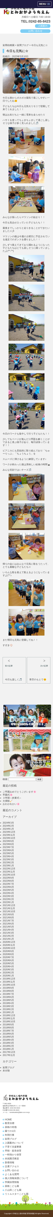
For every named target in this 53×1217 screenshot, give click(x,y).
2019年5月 (8, 1000)
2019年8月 (8, 991)
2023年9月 (8, 841)
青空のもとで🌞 (37, 679)
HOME (8, 1119)
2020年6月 (8, 960)
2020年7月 (8, 957)
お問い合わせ (35, 31)
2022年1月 (8, 902)
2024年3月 (8, 823)
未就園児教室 (12, 1158)
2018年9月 (8, 1024)
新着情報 (9, 1162)
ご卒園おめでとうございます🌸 (19, 792)
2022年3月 (8, 896)
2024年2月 (8, 826)
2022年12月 (9, 868)
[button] (45, 4)
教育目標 (9, 1123)
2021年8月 (8, 917)
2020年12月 (9, 942)
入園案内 (42, 26)
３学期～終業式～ (12, 798)
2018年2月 (8, 1046)
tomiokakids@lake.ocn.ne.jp (20, 1112)
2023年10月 (9, 838)
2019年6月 (8, 997)
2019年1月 (8, 1012)
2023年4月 (8, 856)
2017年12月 (9, 1052)
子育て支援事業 (13, 1147)
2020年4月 (8, 966)
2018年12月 (9, 1015)
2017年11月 (9, 1055)
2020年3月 (8, 969)
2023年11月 (9, 835)
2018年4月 (8, 1040)
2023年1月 (8, 865)
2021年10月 (9, 911)
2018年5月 (8, 1037)
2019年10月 (9, 985)
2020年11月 (9, 945)
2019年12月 (9, 978)
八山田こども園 (13, 1190)
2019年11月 (9, 982)
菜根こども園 (12, 1186)
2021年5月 (8, 926)
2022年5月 (8, 890)
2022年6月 (8, 887)
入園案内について (14, 1143)
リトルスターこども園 (16, 1194)
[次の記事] (38, 659)
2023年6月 (8, 850)
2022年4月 (8, 893)
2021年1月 (8, 939)
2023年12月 (9, 832)
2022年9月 (8, 878)
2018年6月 (8, 1034)
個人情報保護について (16, 1178)
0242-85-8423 (15, 1108)
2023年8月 (8, 844)
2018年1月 (8, 1049)
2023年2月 (8, 862)
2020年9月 (8, 951)
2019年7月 (8, 994)
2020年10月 (9, 948)
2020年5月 (8, 963)
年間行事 (9, 1135)
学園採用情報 (12, 1182)
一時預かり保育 (13, 1154)
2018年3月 (8, 1043)
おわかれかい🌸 (11, 804)
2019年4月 (8, 1003)
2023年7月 (8, 847)
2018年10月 (9, 1021)
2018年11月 (9, 1018)
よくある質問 (12, 1174)
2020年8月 (8, 954)
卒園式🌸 (8, 795)
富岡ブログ (8, 1067)
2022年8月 (8, 881)
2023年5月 (8, 853)
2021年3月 (8, 933)
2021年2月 (8, 936)
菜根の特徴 (11, 1127)
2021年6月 (8, 923)
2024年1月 (8, 829)
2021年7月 (8, 920)
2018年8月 (8, 1027)
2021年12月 (9, 905)
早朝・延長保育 (13, 1150)
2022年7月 (8, 884)
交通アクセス (12, 1166)
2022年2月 (8, 899)
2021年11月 (9, 908)
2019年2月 (8, 1009)
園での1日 (10, 1131)
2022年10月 (9, 875)
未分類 (6, 1070)
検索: (5, 779)
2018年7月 (8, 1030)
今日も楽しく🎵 (13, 679)
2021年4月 (8, 930)
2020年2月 (8, 972)
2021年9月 (8, 914)
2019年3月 (8, 1006)
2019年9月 (8, 988)
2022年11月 (9, 871)
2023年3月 (8, 859)
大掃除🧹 (8, 801)
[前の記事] (14, 659)
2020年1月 (8, 975)
